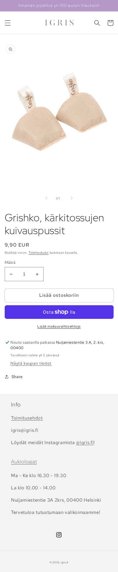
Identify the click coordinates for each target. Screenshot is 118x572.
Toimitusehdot (27, 418)
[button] (7, 22)
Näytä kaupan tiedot (31, 363)
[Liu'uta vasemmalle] (46, 198)
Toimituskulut (39, 252)
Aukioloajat (24, 461)
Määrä (10, 262)
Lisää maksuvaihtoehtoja (59, 326)
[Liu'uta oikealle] (72, 198)
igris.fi (64, 562)
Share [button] (17, 376)
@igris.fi (85, 442)
